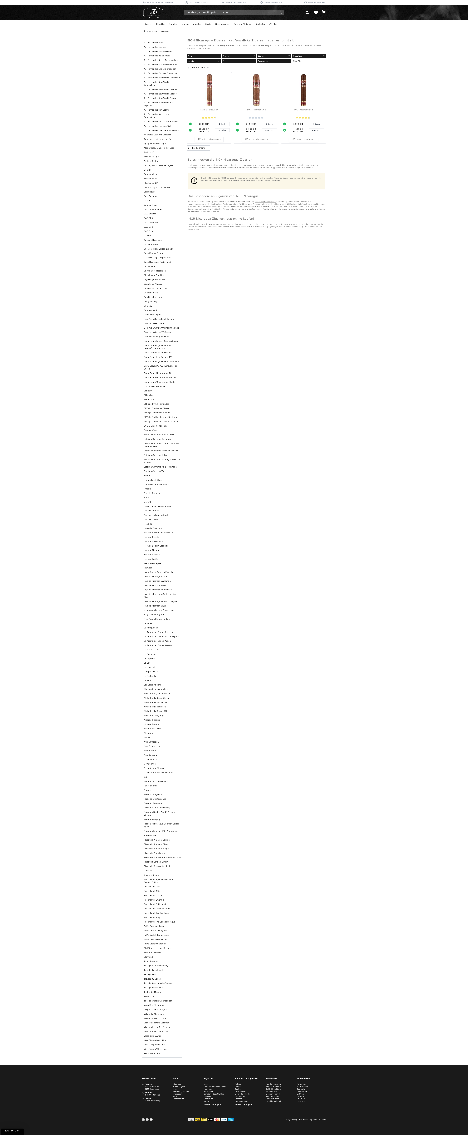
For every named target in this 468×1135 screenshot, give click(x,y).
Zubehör (197, 24)
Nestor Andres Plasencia (265, 202)
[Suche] (280, 12)
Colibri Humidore (273, 1089)
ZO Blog (273, 24)
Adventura (301, 1084)
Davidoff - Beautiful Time (214, 1094)
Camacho (301, 1089)
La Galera (301, 1099)
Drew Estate (302, 1091)
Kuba (206, 1084)
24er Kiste (222, 130)
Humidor (185, 24)
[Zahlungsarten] (211, 1119)
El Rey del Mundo (242, 1094)
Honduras (208, 1089)
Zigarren (148, 24)
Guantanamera (241, 1101)
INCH (287, 204)
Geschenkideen (222, 24)
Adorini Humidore (273, 1084)
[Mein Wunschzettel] (315, 12)
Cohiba (238, 1087)
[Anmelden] (307, 12)
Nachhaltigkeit (179, 1087)
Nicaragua (165, 31)
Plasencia (301, 1101)
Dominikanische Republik (215, 1087)
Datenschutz (178, 1099)
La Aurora (301, 1096)
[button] (12, 1132)
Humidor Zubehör (274, 1101)
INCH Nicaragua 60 (209, 110)
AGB (175, 1096)
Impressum (178, 1094)
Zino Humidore (272, 1096)
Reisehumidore (272, 1099)
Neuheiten (260, 24)
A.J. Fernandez (303, 1087)
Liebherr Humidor (273, 1094)
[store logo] (153, 12)
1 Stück (222, 124)
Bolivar (238, 1084)
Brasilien (207, 1096)
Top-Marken (303, 1078)
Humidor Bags (272, 1091)
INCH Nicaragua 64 (303, 110)
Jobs (174, 1089)
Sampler (173, 24)
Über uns (177, 1084)
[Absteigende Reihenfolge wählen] (189, 67)
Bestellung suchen (181, 1091)
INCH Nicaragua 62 (256, 110)
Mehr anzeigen (213, 1105)
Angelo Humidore (273, 1087)
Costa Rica (208, 1099)
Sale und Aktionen (243, 24)
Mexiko (207, 1101)
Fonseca (238, 1099)
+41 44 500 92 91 (152, 1095)
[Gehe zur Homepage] (144, 31)
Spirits (208, 24)
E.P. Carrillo (302, 1094)
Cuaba (238, 1089)
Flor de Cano (240, 1096)
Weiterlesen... (205, 48)
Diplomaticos (240, 1091)
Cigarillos (160, 24)
